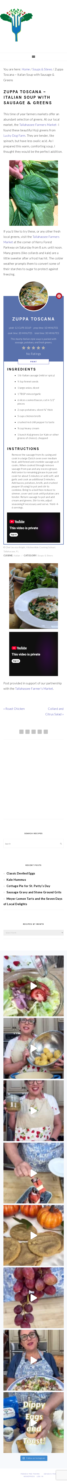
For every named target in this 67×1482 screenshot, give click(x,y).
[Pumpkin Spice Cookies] (33, 1235)
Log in (40, 1476)
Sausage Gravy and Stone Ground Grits (34, 892)
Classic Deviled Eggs (21, 873)
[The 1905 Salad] (33, 986)
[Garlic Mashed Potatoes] (33, 1048)
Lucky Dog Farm (14, 135)
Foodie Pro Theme (30, 1474)
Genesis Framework (54, 1474)
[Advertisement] (33, 782)
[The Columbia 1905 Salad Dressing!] (33, 1110)
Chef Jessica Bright (33, 24)
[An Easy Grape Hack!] (33, 1297)
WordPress (29, 1476)
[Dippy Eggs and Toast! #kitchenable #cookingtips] (33, 1422)
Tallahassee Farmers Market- (38, 124)
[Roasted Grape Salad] (33, 1360)
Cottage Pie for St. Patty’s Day (28, 886)
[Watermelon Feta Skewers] (33, 1173)
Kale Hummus (16, 879)
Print (33, 362)
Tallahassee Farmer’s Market (34, 688)
